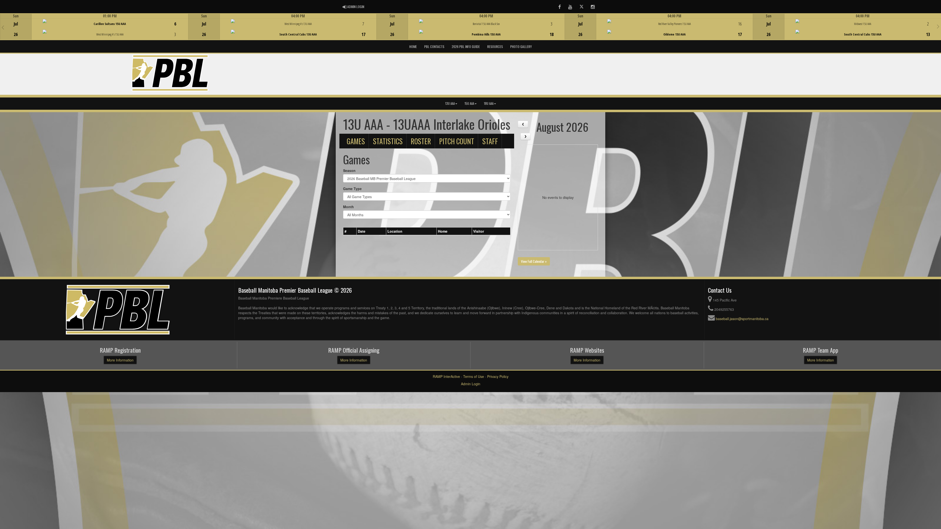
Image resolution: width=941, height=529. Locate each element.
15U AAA (469, 103)
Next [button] (938, 26)
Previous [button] (3, 27)
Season (349, 170)
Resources (495, 46)
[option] (94, 27)
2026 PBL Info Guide (466, 46)
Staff (490, 141)
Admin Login (470, 383)
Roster (421, 141)
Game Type (352, 188)
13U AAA (450, 103)
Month (348, 206)
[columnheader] (350, 231)
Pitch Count (456, 141)
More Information (120, 360)
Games (356, 141)
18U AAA (489, 103)
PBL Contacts (434, 46)
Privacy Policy (497, 376)
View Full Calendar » (534, 261)
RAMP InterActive (446, 376)
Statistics (388, 141)
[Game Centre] (94, 30)
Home (413, 46)
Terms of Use (473, 376)
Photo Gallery (521, 46)
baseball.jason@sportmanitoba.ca (742, 318)
